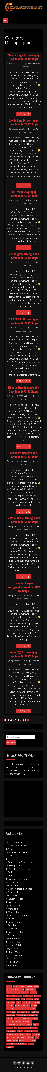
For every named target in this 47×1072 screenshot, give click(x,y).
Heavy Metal (14, 895)
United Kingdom (12, 1044)
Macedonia (26, 1018)
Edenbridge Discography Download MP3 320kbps (23, 122)
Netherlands (11, 1025)
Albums (11, 849)
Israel (14, 1012)
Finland (18, 1002)
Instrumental (14, 902)
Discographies (15, 865)
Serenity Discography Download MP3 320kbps (23, 454)
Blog (10, 859)
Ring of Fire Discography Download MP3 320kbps (23, 389)
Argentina (23, 986)
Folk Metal (13, 885)
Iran (34, 1009)
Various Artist (14, 958)
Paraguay (10, 1028)
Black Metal (14, 855)
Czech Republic (28, 996)
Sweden (22, 1037)
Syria (36, 1037)
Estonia (36, 999)
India (13, 1009)
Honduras (18, 1005)
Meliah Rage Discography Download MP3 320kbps (23, 57)
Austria (36, 986)
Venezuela (10, 1047)
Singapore (15, 1034)
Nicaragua (28, 1025)
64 (24, 719)
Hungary (34, 1005)
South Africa (36, 1034)
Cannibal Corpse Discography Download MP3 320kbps (24, 587)
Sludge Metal (14, 935)
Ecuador (17, 999)
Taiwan (9, 1041)
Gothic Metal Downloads (20, 888)
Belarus (9, 990)
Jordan (28, 1012)
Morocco (23, 1021)
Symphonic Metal (16, 948)
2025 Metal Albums (17, 842)
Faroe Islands (11, 1002)
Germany (31, 1002)
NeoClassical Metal (17, 915)
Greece (37, 1002)
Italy (18, 1012)
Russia (26, 1031)
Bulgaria (32, 990)
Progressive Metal (17, 932)
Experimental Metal (17, 878)
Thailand (15, 1041)
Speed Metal (14, 941)
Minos (29, 63)
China (19, 993)
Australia (30, 986)
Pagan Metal (14, 921)
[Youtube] (28, 1063)
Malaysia (34, 1018)
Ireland (9, 1012)
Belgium (15, 990)
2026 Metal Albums (17, 845)
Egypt (23, 999)
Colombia (26, 993)
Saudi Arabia (33, 1031)
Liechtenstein (33, 1015)
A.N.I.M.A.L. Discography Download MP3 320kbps (23, 321)
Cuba (14, 996)
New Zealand (20, 1025)
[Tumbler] (32, 1063)
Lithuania (10, 1018)
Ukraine (33, 1041)
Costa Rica (33, 993)
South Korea (11, 1037)
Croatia (9, 996)
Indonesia (20, 1009)
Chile (14, 993)
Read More (23, 114)
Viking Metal (14, 965)
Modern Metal (15, 912)
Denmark (37, 996)
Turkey (27, 1041)
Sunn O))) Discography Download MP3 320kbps (23, 654)
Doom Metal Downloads (20, 868)
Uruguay (31, 1044)
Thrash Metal (14, 951)
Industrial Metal (16, 898)
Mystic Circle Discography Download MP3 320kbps (23, 520)
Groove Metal (15, 892)
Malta (8, 1021)
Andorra (9, 986)
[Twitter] (19, 1063)
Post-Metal (13, 925)
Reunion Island (11, 1031)
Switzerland (30, 1037)
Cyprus (19, 996)
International (28, 1009)
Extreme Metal (15, 882)
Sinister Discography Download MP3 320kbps (23, 194)
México (29, 1021)
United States (22, 1044)
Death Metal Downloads (20, 862)
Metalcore (13, 908)
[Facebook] (15, 1063)
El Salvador (29, 999)
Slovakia (22, 1034)
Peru (15, 1028)
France (24, 1002)
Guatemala (10, 1005)
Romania (20, 1031)
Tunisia (21, 1041)
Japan (23, 1012)
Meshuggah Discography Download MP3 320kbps (23, 256)
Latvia (26, 1015)
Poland (20, 1028)
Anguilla (16, 986)
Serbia (9, 1034)
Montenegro (16, 1021)
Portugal (26, 1028)
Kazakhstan (35, 1012)
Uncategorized (15, 955)
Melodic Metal (15, 905)
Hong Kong (26, 1005)
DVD (10, 872)
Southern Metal (15, 938)
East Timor (10, 999)
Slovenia (28, 1034)
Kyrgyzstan (19, 1015)
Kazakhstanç (11, 1015)
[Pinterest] (23, 1063)
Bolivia (21, 990)
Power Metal (14, 928)
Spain (17, 1037)
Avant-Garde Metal (17, 852)
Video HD (13, 961)
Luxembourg (18, 1018)
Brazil (27, 990)
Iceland (9, 1009)
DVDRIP (12, 875)
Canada (9, 993)
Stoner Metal (14, 945)
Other (11, 918)
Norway (35, 1025)
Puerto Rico (34, 1028)
